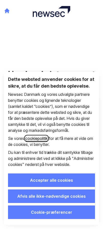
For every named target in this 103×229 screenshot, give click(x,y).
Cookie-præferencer (51, 212)
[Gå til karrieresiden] (7, 11)
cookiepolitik (36, 138)
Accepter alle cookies (51, 180)
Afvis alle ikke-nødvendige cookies (51, 196)
